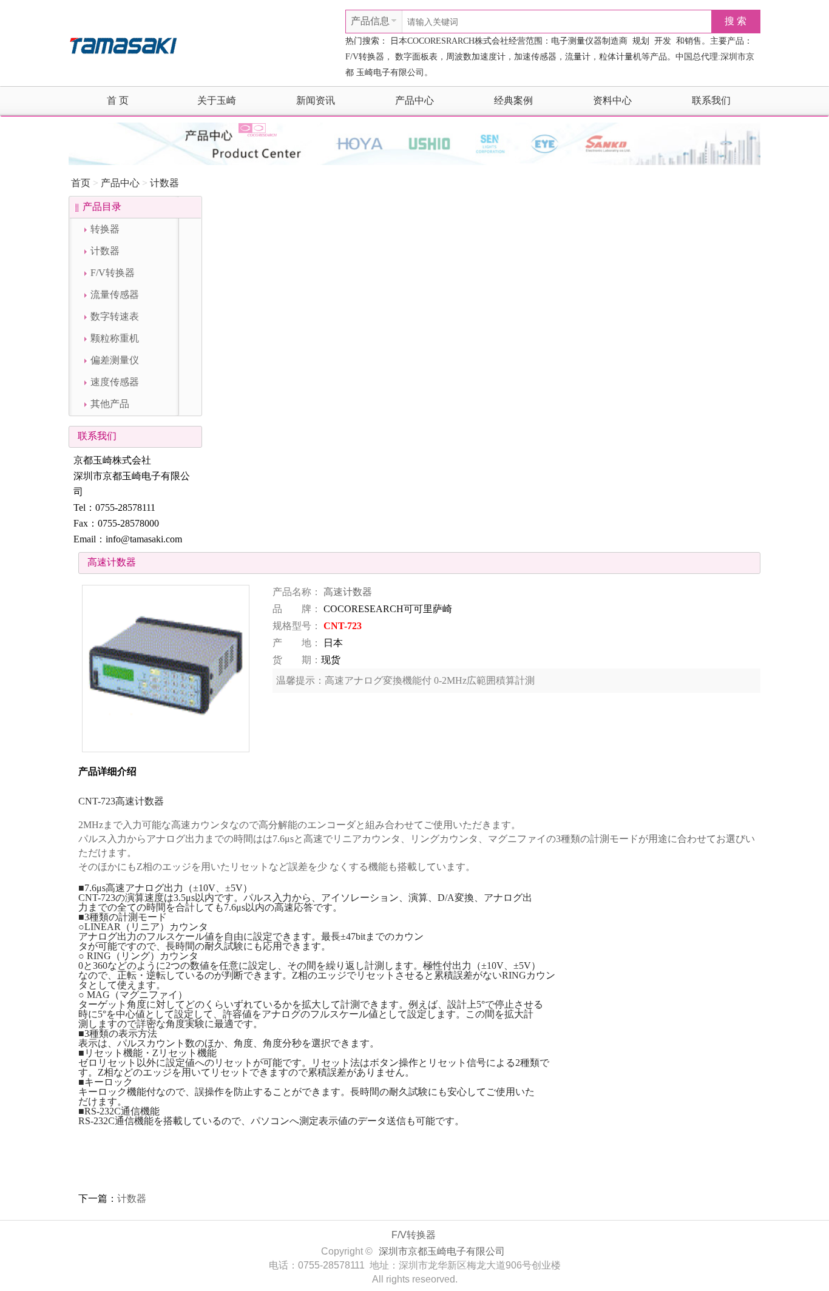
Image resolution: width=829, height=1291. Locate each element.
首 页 (118, 100)
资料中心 (612, 100)
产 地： (296, 643)
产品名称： (296, 592)
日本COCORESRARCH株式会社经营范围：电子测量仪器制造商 (509, 41)
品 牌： (296, 609)
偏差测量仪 (114, 360)
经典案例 (513, 100)
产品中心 (414, 100)
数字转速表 (114, 316)
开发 (662, 41)
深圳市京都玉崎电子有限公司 (442, 1251)
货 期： (296, 660)
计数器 (164, 183)
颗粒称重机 (114, 338)
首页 (80, 183)
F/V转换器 (112, 273)
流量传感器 (114, 294)
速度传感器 (114, 382)
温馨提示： (300, 680)
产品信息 (370, 21)
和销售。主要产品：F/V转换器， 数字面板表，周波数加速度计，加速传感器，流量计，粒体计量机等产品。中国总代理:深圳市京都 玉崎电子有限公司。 (549, 56)
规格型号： (296, 626)
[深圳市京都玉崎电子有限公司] (123, 44)
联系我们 (711, 100)
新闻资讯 (315, 100)
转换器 (105, 229)
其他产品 (109, 404)
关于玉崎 (216, 100)
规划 (640, 41)
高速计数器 (347, 592)
